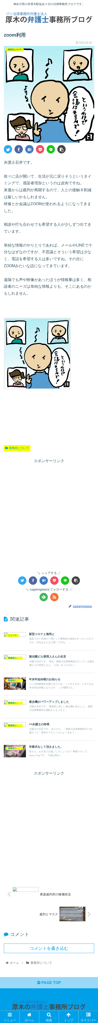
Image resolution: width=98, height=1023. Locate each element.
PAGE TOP (50, 983)
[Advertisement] (49, 514)
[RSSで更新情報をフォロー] (54, 597)
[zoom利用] (29, 149)
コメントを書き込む (49, 948)
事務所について (19, 448)
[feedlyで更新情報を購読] (43, 597)
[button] (88, 632)
